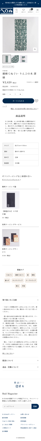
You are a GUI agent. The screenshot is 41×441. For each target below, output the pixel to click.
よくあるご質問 (7, 424)
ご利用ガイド (6, 428)
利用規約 (23, 421)
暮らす (7, 280)
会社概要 (5, 431)
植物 (33, 275)
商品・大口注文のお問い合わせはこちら (24, 108)
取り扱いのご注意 (10, 300)
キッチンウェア (18, 280)
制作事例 (5, 418)
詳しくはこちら (8, 353)
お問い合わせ (24, 414)
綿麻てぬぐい (19, 275)
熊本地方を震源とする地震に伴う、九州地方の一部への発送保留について (20, 3)
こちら (22, 90)
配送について (8, 360)
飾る (17, 286)
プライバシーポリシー (27, 424)
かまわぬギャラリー (8, 414)
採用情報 (23, 418)
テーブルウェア (31, 280)
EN (22, 382)
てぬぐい (9, 275)
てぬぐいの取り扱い (8, 421)
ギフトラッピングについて (10, 179)
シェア (5, 106)
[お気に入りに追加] (36, 101)
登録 (35, 406)
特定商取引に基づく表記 (28, 428)
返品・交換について (11, 367)
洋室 (23, 286)
